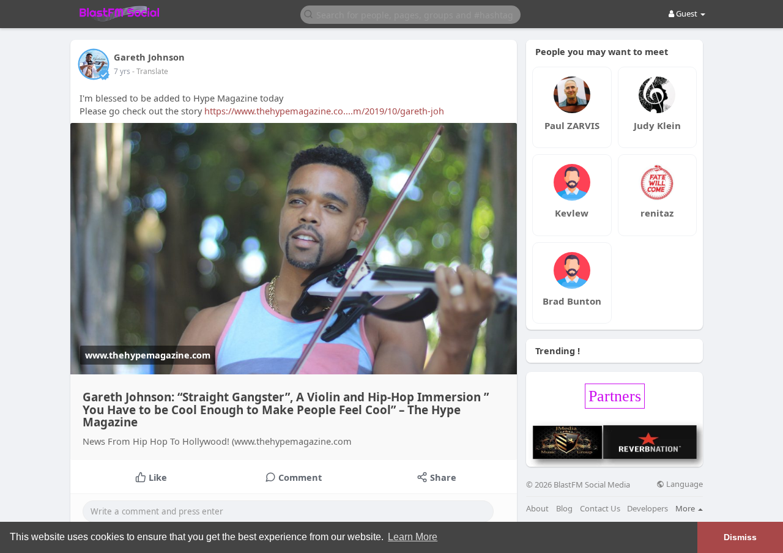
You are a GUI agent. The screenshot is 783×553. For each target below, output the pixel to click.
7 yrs (122, 71)
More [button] (686, 508)
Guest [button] (686, 13)
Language (683, 484)
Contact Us (600, 509)
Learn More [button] (412, 537)
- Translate (150, 71)
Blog (564, 509)
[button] (410, 14)
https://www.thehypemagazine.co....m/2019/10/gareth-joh (324, 111)
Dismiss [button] (740, 537)
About (537, 509)
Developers (647, 509)
